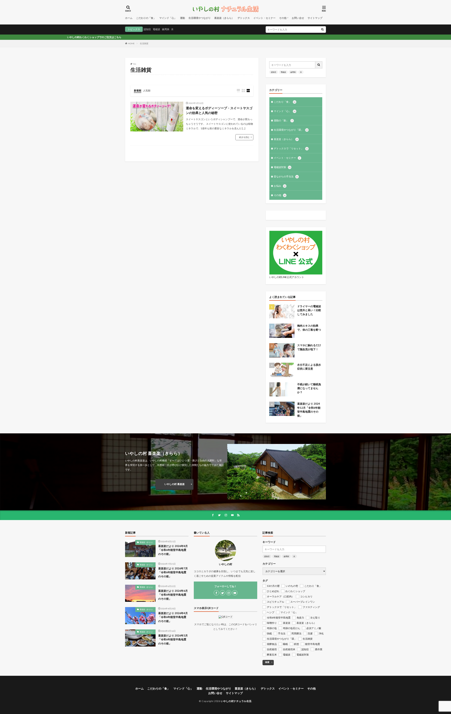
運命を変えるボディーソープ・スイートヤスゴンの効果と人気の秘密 (219, 110)
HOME (131, 43)
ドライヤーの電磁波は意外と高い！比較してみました (309, 310)
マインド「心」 (168, 17)
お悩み (280, 185)
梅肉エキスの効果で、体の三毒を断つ (309, 327)
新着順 (137, 90)
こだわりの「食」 (146, 17)
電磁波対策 (282, 167)
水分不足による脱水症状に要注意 (309, 366)
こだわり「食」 (285, 101)
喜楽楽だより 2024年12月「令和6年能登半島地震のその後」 (308, 409)
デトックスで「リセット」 (291, 148)
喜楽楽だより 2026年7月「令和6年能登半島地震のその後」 (173, 572)
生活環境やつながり (200, 17)
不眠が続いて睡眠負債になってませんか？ (309, 388)
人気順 (146, 90)
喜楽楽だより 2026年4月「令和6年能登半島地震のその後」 (173, 617)
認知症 (147, 29)
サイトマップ (315, 17)
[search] (322, 29)
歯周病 (165, 29)
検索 (267, 662)
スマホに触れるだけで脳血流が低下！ (309, 347)
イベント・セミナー (264, 17)
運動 (182, 17)
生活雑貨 (144, 43)
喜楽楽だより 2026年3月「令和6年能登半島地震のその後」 (173, 639)
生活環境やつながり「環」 (291, 129)
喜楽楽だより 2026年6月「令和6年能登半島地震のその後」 (173, 594)
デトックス (243, 17)
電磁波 (156, 29)
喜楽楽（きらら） (224, 17)
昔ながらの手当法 (286, 176)
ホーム (128, 17)
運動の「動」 (283, 120)
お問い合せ (298, 17)
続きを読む (244, 137)
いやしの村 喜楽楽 (174, 484)
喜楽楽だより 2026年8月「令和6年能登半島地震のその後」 (173, 549)
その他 (282, 17)
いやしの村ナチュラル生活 (236, 701)
